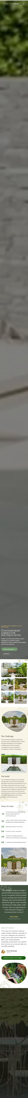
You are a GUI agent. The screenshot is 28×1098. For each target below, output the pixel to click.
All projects (6, 654)
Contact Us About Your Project (12, 958)
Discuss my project (8, 649)
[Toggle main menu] (23, 4)
